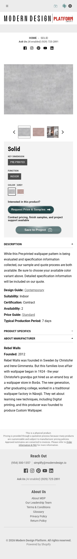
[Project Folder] (55, 6)
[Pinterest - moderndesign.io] (38, 48)
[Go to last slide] (14, 132)
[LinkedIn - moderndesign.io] (51, 48)
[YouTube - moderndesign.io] (45, 48)
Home (33, 38)
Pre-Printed (17, 162)
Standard (28, 315)
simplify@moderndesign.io (50, 462)
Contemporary (34, 290)
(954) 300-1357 (20, 462)
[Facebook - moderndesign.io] (25, 48)
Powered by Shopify (38, 544)
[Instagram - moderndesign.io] (31, 48)
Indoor (14, 176)
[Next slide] (62, 132)
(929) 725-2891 (49, 41)
